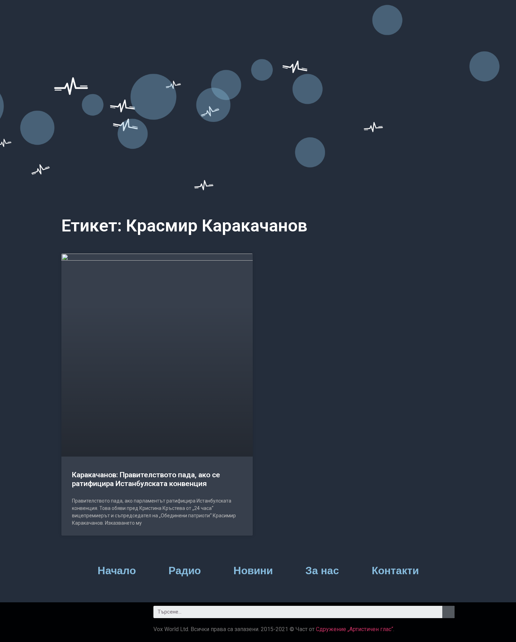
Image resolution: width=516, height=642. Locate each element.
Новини (253, 570)
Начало (117, 570)
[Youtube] (109, 614)
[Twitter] (89, 614)
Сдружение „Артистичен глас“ (354, 629)
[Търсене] (448, 612)
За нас (322, 570)
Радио (184, 570)
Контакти (395, 570)
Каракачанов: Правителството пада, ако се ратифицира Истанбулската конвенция (146, 479)
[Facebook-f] (70, 614)
